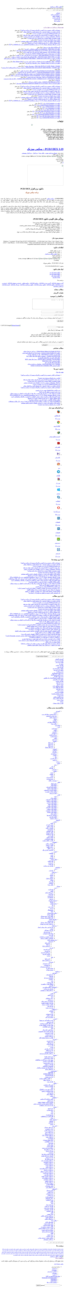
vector (62, 1249)
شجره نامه (50, 1092)
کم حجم (54, 739)
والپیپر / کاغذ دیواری (47, 840)
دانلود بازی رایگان (32, 1252)
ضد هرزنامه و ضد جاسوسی (45, 1031)
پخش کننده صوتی (48, 1223)
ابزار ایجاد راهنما (48, 1056)
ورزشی (54, 760)
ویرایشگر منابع (49, 1069)
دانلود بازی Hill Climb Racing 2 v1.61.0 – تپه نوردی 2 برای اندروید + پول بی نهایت (38, 55)
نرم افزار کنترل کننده (47, 1176)
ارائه (52, 996)
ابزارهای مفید (49, 1137)
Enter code (60, 327)
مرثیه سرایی (49, 779)
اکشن (55, 730)
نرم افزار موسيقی (27, 153)
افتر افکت (50, 861)
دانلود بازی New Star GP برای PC (50, 109)
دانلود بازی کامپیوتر (58, 679)
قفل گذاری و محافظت (47, 1116)
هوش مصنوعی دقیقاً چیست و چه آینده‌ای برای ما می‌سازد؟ (44, 38)
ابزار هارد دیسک (49, 1133)
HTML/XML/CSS (48, 1074)
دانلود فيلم (54, 785)
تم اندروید (47, 951)
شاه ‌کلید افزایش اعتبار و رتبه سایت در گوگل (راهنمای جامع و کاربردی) (40, 634)
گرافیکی (51, 883)
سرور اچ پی (60, 695)
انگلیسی (51, 853)
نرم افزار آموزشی (48, 1162)
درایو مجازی (50, 1110)
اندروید (51, 948)
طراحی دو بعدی (49, 1206)
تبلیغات (58, 13)
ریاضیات (51, 979)
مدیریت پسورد (49, 1034)
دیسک (51, 877)
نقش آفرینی (53, 758)
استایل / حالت (49, 843)
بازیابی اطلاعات (49, 1141)
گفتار (51, 1233)
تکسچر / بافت (49, 828)
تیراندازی (54, 733)
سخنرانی (54, 769)
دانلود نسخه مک (55, 275)
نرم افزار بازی (49, 1165)
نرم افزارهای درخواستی (46, 990)
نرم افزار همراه (49, 1182)
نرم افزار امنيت (49, 1036)
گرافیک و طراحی (52, 722)
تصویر (55, 821)
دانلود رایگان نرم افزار (51, 254)
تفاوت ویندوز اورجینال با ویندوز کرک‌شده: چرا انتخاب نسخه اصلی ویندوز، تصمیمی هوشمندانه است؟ (33, 635)
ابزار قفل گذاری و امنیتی (46, 1023)
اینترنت (55, 1039)
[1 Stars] (60, 156)
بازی (45, 27)
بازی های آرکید (49, 892)
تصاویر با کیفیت (19, 1249)
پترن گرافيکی (49, 1200)
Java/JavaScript (49, 1075)
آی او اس (50, 941)
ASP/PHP (50, 1072)
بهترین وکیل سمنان (58, 703)
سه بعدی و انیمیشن (51, 716)
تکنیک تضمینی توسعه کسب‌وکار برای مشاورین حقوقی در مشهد (42, 591)
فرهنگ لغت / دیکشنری (47, 984)
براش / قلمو (50, 847)
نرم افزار (54, 27)
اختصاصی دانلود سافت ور (49, 987)
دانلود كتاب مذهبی (52, 809)
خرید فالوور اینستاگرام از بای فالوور (53, 678)
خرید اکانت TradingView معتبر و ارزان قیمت (48, 390)
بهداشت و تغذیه (49, 1086)
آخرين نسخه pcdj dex (57, 283)
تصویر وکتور (50, 826)
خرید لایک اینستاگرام (57, 673)
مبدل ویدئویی (49, 1236)
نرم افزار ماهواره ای (47, 1178)
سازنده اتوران (49, 1115)
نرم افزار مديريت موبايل (46, 924)
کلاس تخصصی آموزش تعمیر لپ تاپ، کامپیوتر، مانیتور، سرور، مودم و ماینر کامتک (37, 631)
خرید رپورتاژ (60, 684)
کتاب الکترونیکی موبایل (46, 918)
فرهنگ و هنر (49, 1094)
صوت (58, 763)
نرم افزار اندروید (45, 952)
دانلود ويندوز (50, 1146)
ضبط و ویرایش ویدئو (47, 1231)
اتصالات (51, 1011)
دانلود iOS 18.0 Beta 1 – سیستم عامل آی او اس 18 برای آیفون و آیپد (41, 52)
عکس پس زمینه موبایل (47, 916)
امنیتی (51, 929)
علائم (51, 856)
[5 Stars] (41, 156)
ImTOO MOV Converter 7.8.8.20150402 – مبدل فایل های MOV (42, 359)
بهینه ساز (50, 1143)
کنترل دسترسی (49, 1033)
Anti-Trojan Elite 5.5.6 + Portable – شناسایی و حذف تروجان (44, 364)
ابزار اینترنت (50, 1041)
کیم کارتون (57, 19)
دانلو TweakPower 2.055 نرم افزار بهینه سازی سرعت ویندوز (43, 77)
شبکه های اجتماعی (48, 933)
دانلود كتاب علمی (52, 806)
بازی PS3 (50, 742)
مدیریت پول (47, 932)
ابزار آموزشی (49, 974)
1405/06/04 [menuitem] (54, 1280)
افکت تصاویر (31, 1249)
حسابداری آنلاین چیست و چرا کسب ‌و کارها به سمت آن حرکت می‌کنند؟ (40, 30)
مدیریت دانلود (49, 1050)
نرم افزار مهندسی (48, 1179)
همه (62, 27)
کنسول (55, 741)
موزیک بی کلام (53, 780)
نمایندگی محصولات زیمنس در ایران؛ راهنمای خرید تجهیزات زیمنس (42, 36)
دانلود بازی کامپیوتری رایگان (41, 1253)
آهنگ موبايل (50, 914)
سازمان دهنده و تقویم (47, 1003)
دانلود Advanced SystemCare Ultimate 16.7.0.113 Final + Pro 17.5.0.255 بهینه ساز (38, 50)
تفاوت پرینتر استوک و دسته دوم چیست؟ (49, 39)
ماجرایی (54, 752)
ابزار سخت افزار (48, 1130)
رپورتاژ (58, 761)
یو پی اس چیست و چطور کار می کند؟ (49, 392)
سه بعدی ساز (49, 1204)
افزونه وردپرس (59, 660)
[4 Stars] (46, 156)
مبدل (51, 1118)
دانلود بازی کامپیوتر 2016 (9, 1252)
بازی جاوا (47, 959)
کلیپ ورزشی (53, 793)
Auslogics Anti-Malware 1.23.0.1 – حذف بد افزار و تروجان (44, 82)
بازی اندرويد (47, 949)
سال (57, 372)
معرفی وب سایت (48, 989)
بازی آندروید (24, 1249)
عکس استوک (49, 832)
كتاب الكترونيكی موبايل (46, 922)
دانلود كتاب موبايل (52, 812)
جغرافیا (51, 976)
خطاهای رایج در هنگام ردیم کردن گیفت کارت (47, 632)
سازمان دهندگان (48, 930)
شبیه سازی (53, 736)
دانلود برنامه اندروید (58, 668)
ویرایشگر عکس (49, 1219)
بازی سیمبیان (46, 963)
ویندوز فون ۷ (49, 968)
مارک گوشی (53, 903)
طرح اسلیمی (49, 831)
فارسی (51, 858)
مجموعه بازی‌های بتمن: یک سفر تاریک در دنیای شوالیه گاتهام (43, 589)
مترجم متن (50, 1006)
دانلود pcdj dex (50, 284)
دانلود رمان (54, 798)
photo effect (50, 1249)
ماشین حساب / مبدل (47, 1004)
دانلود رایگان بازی (41, 1255)
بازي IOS (47, 943)
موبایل (59, 27)
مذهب (51, 1096)
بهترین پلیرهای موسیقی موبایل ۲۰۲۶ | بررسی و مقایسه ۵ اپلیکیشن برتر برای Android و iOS (34, 44)
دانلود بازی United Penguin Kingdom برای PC (47, 105)
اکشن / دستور (49, 845)
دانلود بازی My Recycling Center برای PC (48, 116)
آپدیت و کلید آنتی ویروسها (46, 1020)
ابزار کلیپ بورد (49, 1132)
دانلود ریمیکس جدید (58, 686)
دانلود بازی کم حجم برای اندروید (12, 1253)
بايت (55, 796)
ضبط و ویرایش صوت (51, 153)
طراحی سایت (56, 17)
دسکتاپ (54, 1097)
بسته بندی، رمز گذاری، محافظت (44, 1060)
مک (56, 757)
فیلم (59, 782)
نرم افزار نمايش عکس (47, 1215)
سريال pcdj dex (15, 284)
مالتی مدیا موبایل (52, 913)
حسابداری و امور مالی (47, 1001)
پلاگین (51, 1201)
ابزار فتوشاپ (49, 1193)
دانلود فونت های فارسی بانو (52, 362)
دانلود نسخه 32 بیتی (54, 272)
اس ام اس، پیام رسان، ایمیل (45, 927)
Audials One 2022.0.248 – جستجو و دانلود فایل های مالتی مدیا (43, 356)
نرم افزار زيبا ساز (48, 1170)
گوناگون (54, 750)
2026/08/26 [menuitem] (54, 1279)
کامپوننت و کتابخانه (48, 1066)
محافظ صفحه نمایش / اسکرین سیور (43, 1103)
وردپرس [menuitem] (54, 1268)
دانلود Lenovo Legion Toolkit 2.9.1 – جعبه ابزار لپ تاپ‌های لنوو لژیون (41, 353)
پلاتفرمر (54, 731)
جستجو (43, 1285)
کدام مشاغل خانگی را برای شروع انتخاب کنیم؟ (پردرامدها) (44, 43)
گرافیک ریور (15, 1255)
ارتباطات (54, 1009)
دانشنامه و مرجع (48, 977)
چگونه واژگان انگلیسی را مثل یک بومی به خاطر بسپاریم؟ (44, 400)
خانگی (55, 1083)
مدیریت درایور (49, 1157)
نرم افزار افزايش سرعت (46, 1053)
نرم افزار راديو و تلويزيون (46, 1168)
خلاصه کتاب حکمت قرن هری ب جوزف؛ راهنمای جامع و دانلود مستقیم (40, 41)
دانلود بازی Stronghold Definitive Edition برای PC (46, 114)
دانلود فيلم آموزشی (51, 787)
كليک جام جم (53, 817)
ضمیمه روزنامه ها (52, 815)
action (41, 1249)
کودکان (55, 749)
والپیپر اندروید (46, 954)
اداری (55, 712)
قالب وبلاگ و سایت (44, 1078)
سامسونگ (50, 910)
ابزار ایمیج (50, 1108)
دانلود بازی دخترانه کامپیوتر (41, 1252)
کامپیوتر (51, 985)
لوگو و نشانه (50, 837)
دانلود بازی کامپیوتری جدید (52, 1253)
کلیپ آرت (50, 836)
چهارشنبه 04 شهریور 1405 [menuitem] (53, 1276)
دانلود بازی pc (54, 1250)
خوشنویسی (50, 829)
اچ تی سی (50, 906)
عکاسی (54, 720)
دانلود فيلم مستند (52, 788)
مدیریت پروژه (49, 1007)
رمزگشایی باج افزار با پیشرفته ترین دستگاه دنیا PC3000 (45, 637)
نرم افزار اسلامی (48, 1163)
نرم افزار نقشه (49, 1181)
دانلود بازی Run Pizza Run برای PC (50, 113)
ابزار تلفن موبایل (48, 1127)
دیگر (52, 1028)
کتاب (58, 795)
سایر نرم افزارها (48, 1149)
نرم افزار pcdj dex (58, 286)
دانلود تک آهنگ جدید (58, 687)
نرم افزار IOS (46, 946)
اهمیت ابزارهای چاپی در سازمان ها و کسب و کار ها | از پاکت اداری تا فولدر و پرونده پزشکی (35, 393)
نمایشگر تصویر (49, 1217)
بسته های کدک (49, 1222)
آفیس (51, 993)
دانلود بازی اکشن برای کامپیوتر (24, 1250)
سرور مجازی (59, 671)
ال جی (51, 908)
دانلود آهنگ (54, 783)
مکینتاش (57, 867)
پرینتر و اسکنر (49, 998)
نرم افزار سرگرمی (48, 1173)
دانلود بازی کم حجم (32, 1253)
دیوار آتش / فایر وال (48, 1030)
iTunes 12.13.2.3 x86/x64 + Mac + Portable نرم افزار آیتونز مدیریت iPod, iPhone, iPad (36, 61)
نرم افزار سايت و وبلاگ (46, 1171)
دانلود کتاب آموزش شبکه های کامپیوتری (49, 357)
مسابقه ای (54, 753)
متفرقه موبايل (53, 919)
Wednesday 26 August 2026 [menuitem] (49, 1277)
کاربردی (51, 881)
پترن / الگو (50, 848)
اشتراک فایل (49, 1044)
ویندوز (51, 1124)
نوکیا (52, 911)
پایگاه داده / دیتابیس (48, 1061)
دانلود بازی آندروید (47, 1250)
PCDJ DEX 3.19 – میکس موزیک (45, 148)
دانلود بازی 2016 (60, 1250)
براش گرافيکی (49, 1198)
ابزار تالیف (50, 995)
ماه (59, 372)
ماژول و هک (46, 1080)
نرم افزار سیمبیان (45, 966)
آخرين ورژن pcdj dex (45, 283)
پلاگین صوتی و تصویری (47, 1227)
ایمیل (51, 1012)
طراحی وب (50, 1081)
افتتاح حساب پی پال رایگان (52, 642)
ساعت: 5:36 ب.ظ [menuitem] (52, 1282)
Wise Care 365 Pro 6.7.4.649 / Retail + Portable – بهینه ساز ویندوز (42, 66)
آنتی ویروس (50, 1022)
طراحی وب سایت (48, 866)
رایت (52, 1113)
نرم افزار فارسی (48, 1174)
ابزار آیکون (50, 1192)
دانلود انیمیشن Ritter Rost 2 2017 (51, 361)
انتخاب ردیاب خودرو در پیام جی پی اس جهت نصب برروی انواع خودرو (41, 639)
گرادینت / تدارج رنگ (48, 850)
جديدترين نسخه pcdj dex (14, 283)
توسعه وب (54, 1071)
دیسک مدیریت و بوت (47, 1148)
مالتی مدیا (41, 153)
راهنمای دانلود (56, 16)
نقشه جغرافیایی (49, 839)
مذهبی (55, 771)
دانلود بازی (11, 1249)
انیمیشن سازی (49, 1197)
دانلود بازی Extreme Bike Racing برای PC (48, 117)
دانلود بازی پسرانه (25, 1252)
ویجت (48, 955)
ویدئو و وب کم (49, 1017)
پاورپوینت (50, 862)
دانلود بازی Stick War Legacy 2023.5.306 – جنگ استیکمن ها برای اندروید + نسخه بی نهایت (36, 57)
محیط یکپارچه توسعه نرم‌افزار (45, 1067)
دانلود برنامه (52, 1255)
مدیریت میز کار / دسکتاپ (46, 1105)
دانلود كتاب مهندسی (51, 810)
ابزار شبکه (50, 1042)
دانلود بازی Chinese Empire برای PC (50, 106)
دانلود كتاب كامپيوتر (51, 807)
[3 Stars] (51, 156)
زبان (52, 981)
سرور (51, 1047)
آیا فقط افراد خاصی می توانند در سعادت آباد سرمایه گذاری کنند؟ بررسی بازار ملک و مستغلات (34, 401)
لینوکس (51, 1121)
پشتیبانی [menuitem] (54, 1273)
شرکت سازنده (53, 900)
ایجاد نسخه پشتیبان (48, 1140)
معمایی (55, 755)
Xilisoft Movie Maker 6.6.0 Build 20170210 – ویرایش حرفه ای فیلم (41, 351)
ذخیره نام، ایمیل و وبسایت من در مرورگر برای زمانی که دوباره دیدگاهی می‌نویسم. (38, 318)
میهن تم (61, 663)
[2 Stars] (56, 156)
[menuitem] (30, 1267)
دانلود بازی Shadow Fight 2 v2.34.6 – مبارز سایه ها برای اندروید (43, 63)
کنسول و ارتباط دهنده (47, 1156)
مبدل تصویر (50, 1214)
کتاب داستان (53, 818)
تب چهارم (49, 27)
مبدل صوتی (50, 1234)
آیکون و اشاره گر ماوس (46, 1099)
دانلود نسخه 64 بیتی (54, 274)
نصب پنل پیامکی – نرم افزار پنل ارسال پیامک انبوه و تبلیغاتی (43, 645)
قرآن (52, 776)
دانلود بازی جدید (57, 1252)
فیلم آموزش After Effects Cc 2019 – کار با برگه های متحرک (44, 354)
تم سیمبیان (47, 965)
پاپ (52, 766)
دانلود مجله (54, 813)
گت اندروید (60, 667)
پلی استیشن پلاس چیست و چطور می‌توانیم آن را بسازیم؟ (44, 593)
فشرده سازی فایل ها (47, 1154)
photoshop (55, 1249)
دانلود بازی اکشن (33, 1250)
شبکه (55, 719)
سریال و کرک (49, 1151)
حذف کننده (50, 1144)
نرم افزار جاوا (46, 960)
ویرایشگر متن (49, 1187)
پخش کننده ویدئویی (48, 1225)
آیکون (51, 823)
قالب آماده (54, 859)
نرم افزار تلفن (49, 1167)
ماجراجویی (50, 896)
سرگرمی (50, 894)
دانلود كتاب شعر (52, 804)
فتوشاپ (54, 842)
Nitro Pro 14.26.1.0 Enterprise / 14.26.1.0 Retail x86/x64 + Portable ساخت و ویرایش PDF (35, 75)
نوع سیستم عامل (52, 940)
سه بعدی (50, 864)
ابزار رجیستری (49, 1129)
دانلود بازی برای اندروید (13, 1250)
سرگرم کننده (53, 735)
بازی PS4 (50, 744)
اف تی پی (50, 1045)
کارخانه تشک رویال (58, 698)
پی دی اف (50, 1000)
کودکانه (51, 768)
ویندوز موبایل (49, 970)
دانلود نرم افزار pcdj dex (26, 284)
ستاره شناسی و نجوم (47, 1091)
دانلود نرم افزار (35, 1255)
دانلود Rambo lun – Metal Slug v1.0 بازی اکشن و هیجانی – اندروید (42, 49)
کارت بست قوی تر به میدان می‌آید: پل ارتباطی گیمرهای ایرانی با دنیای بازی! (39, 640)
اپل (52, 905)
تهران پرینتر (60, 700)
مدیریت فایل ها (49, 1159)
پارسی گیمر (60, 690)
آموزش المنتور (59, 659)
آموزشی (54, 973)
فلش (55, 738)
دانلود (14, 1249)
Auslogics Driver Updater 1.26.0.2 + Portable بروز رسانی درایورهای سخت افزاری (38, 74)
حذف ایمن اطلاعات (48, 1026)
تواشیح (51, 774)
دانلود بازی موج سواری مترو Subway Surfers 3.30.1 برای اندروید (42, 53)
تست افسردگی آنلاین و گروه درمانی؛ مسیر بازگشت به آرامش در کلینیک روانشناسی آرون (35, 396)
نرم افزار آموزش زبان (47, 1160)
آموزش (58, 711)
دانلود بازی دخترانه (50, 1252)
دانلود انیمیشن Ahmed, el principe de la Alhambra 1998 (45, 365)
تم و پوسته (50, 1100)
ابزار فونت (50, 1195)
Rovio (51, 902)
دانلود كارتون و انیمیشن (50, 790)
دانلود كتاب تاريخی (52, 802)
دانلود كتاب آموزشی (51, 799)
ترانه (55, 765)
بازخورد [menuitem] (54, 1274)
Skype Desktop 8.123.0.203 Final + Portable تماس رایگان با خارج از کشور (40, 71)
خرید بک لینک (59, 682)
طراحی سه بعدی (48, 1208)
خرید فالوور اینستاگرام (57, 675)
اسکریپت (57, 725)
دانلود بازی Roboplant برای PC (51, 108)
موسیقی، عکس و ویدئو (47, 938)
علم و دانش (50, 982)
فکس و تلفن (49, 1015)
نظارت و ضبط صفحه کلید (46, 1037)
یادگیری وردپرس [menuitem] (52, 1271)
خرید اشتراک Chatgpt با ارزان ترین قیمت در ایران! (46, 33)
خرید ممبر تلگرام (58, 676)
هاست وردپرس (59, 692)
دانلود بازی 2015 (5, 1249)
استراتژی (54, 728)
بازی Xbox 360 (49, 747)
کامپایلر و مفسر (48, 1064)
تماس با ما (57, 21)
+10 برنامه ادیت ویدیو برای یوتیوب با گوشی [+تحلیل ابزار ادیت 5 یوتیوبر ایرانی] (39, 588)
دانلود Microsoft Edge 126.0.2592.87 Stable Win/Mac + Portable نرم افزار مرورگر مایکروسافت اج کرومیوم (31, 67)
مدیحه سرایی (49, 777)
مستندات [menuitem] (54, 1270)
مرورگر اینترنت (49, 1052)
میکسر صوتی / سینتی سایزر (45, 1238)
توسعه (51, 875)
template (59, 1249)
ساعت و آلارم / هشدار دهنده (45, 1102)
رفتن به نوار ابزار (58, 1264)
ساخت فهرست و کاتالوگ (46, 1089)
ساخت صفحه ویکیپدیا (57, 693)
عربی (51, 854)
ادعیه (51, 772)
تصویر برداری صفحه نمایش (45, 1228)
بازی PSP (50, 746)
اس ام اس (50, 921)
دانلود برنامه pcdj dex (40, 284)
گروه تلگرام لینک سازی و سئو (52, 47)
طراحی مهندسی (48, 1209)
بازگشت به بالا (59, 1258)
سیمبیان (51, 962)
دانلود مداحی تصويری (51, 791)
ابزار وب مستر (49, 1077)
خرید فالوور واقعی (58, 697)
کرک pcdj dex (6, 284)
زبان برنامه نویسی (48, 1063)
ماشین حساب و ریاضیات (46, 936)
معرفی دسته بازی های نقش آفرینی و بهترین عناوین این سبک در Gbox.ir (40, 643)
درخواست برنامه (55, 14)
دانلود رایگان (47, 1255)
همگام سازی (49, 1184)
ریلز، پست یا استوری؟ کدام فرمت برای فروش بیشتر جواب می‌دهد (41, 35)
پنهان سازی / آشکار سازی (46, 1025)
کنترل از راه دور (48, 1048)
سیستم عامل (53, 717)
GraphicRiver (45, 1249)
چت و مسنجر (49, 1014)
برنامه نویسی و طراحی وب (49, 714)
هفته (62, 372)
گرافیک (58, 820)
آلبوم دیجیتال (49, 1190)
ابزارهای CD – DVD (47, 1135)
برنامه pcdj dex (34, 283)
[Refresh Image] (16, 325)
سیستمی (50, 1152)
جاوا (52, 957)
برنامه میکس (50, 198)
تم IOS (48, 944)
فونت (55, 851)
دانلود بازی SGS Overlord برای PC (50, 103)
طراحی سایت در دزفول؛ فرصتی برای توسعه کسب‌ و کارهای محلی (41, 32)
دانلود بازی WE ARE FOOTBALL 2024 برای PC (46, 111)
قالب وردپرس (59, 662)
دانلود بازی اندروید (58, 670)
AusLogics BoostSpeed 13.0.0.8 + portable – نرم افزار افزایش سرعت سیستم (39, 72)
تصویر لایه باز (49, 825)
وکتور (19, 1255)
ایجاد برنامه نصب (48, 1058)
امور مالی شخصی (48, 1085)
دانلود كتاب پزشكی (51, 801)
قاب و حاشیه (49, 834)
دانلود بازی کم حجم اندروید (23, 1253)
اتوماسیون (50, 1138)
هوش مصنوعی (49, 1186)
